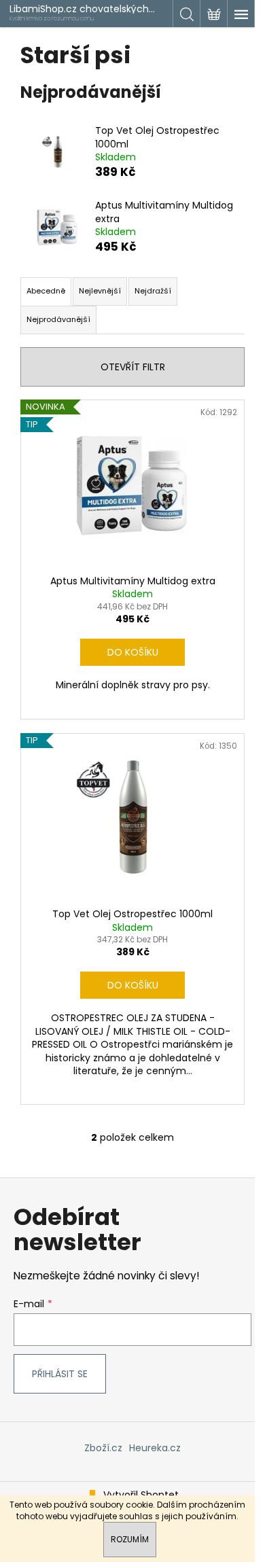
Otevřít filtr (133, 367)
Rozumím (130, 1539)
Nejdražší (153, 290)
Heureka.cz (155, 1448)
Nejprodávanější (58, 319)
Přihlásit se (60, 1374)
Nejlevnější (100, 290)
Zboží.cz (103, 1448)
